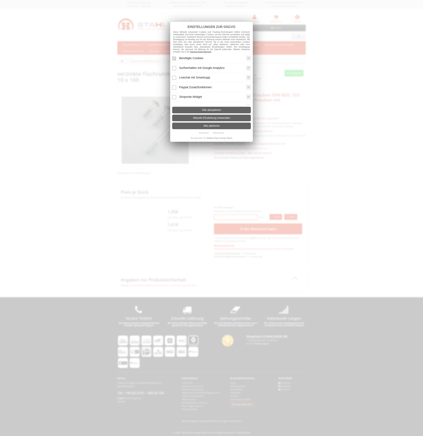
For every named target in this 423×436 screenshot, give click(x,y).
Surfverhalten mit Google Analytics (202, 67)
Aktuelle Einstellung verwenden (211, 117)
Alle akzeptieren (211, 110)
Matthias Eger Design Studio (219, 138)
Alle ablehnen (211, 125)
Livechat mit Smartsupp (194, 77)
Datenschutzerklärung (200, 52)
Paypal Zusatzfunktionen (195, 87)
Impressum (204, 133)
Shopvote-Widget (190, 96)
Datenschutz (218, 133)
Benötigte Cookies (191, 58)
